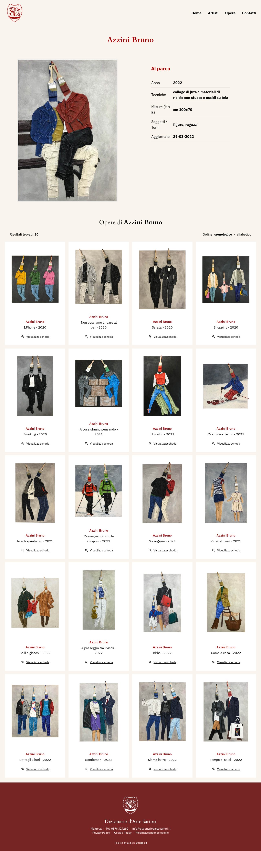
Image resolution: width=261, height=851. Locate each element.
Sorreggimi (157, 541)
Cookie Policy (123, 832)
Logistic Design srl (137, 842)
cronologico (223, 234)
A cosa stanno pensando (98, 429)
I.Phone (30, 327)
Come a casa (221, 653)
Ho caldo (157, 434)
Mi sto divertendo (221, 434)
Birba (157, 653)
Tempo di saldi (221, 760)
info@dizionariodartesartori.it (151, 828)
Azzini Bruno (130, 40)
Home (196, 13)
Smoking (30, 434)
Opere (230, 13)
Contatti (249, 13)
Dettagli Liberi (30, 760)
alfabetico (244, 234)
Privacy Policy (101, 832)
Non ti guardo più (30, 541)
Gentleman (93, 760)
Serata (157, 327)
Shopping (221, 327)
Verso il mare (221, 541)
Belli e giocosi (30, 653)
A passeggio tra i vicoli (98, 648)
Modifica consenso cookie (152, 832)
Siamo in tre (157, 760)
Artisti (213, 13)
